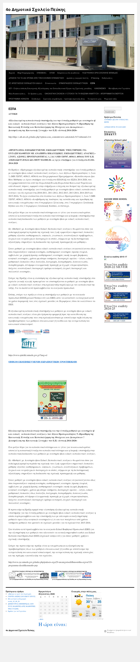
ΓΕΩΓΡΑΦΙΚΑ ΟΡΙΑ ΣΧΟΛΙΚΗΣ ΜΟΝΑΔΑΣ (100, 72)
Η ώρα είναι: (53, 624)
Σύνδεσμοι (36, 98)
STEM (52, 72)
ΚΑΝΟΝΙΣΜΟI (100, 88)
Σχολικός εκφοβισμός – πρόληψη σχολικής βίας (64, 98)
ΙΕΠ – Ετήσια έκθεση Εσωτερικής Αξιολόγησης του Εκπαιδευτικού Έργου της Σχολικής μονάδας (50, 88)
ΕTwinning (95, 78)
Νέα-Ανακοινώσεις (17, 93)
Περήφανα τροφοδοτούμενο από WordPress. (119, 631)
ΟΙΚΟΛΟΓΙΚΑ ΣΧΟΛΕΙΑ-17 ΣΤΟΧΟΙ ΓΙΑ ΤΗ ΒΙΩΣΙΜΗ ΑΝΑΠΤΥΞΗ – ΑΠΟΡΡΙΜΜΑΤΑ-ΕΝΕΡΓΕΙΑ (84, 93)
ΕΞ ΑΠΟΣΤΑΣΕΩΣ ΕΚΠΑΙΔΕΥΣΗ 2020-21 (25, 83)
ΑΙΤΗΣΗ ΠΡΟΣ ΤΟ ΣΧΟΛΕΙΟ (115, 127)
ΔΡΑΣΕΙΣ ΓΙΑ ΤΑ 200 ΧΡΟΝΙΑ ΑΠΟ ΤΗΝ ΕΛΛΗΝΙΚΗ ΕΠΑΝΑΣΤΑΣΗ (36, 78)
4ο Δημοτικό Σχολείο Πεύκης (35, 9)
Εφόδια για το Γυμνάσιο (17, 611)
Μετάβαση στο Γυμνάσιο (119, 88)
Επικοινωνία (50, 83)
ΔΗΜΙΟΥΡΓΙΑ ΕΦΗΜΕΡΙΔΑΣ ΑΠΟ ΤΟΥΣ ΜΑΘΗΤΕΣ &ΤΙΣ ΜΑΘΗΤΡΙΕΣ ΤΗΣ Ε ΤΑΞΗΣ (21, 606)
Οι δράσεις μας (35, 93)
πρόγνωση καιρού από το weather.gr (91, 619)
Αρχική (12, 72)
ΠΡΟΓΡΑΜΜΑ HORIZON (19, 98)
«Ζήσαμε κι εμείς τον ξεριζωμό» (19, 594)
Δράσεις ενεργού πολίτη (77, 78)
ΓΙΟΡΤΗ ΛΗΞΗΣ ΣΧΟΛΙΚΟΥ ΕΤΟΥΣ (21, 596)
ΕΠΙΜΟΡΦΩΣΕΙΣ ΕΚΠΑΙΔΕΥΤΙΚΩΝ (73, 83)
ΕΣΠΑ (92, 83)
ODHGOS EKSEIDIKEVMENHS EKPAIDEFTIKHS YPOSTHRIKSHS (42, 361)
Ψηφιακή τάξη (110, 98)
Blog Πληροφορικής (26, 72)
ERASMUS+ (42, 72)
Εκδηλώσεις (107, 78)
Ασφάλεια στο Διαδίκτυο (68, 72)
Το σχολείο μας (94, 98)
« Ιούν (41, 619)
